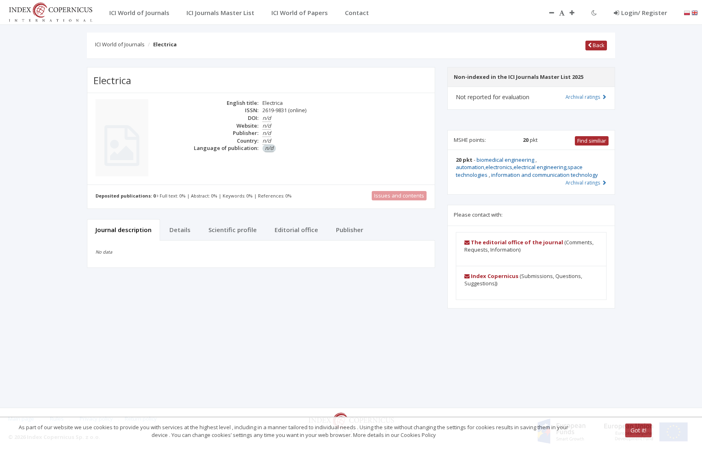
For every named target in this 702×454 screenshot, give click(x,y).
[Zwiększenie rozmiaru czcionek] (576, 12)
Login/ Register (644, 13)
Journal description (123, 230)
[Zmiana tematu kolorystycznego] (594, 12)
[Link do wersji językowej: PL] (687, 12)
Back (598, 45)
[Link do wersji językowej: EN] (694, 12)
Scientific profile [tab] (232, 230)
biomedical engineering (506, 159)
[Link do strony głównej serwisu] (50, 11)
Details (180, 230)
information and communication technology (544, 174)
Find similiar (591, 140)
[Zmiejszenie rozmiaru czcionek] (548, 12)
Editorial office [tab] (296, 230)
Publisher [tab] (349, 230)
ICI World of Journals (120, 44)
